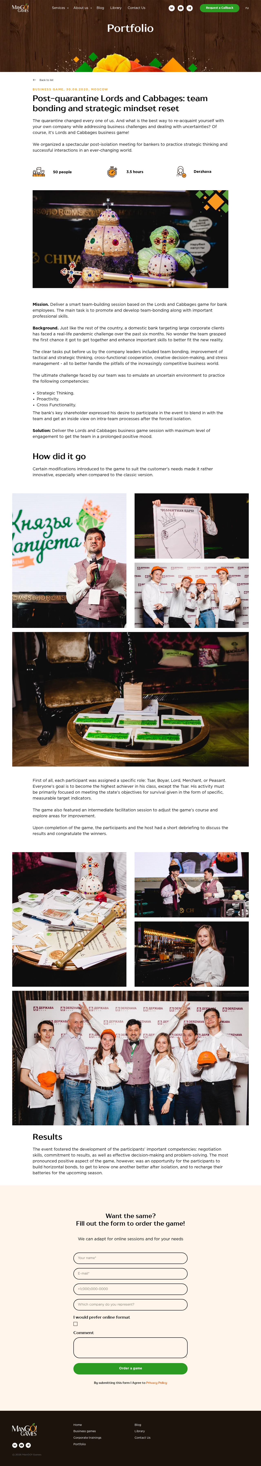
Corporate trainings (87, 1438)
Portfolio (79, 1444)
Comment (83, 1333)
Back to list (46, 80)
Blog (100, 8)
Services (59, 8)
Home (77, 1425)
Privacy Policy (156, 1382)
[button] (219, 8)
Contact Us (136, 8)
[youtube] (181, 8)
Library (116, 8)
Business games (84, 1431)
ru (247, 8)
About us (81, 8)
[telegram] (190, 8)
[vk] (172, 8)
